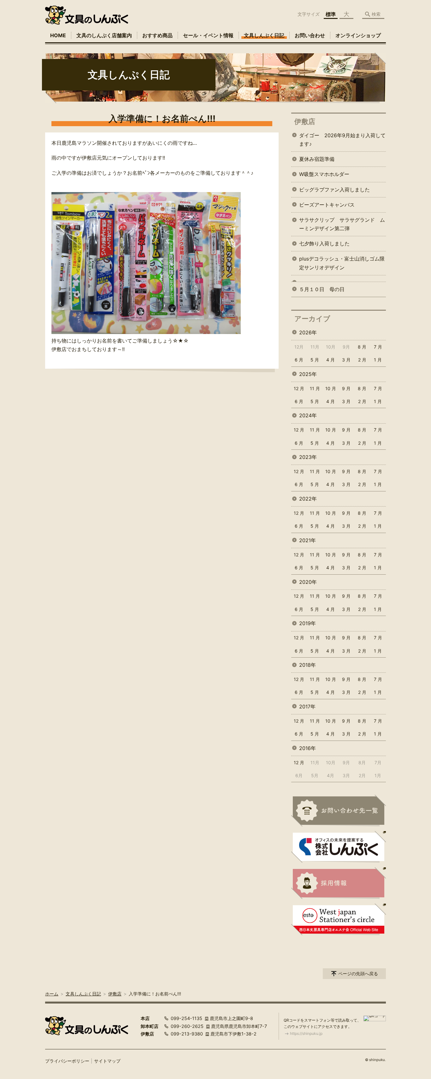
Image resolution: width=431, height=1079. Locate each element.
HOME (58, 35)
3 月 (346, 359)
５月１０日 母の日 (322, 289)
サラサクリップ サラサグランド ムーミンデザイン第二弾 (342, 224)
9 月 (346, 388)
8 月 (362, 346)
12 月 (299, 388)
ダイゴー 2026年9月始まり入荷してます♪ (342, 139)
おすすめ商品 (157, 35)
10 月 (330, 388)
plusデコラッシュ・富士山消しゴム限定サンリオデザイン (342, 262)
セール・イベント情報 (208, 35)
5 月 (314, 359)
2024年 (308, 415)
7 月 (378, 346)
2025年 (308, 374)
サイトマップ (107, 1061)
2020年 (308, 582)
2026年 (308, 332)
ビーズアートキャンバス (327, 205)
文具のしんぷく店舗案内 (104, 35)
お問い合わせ (310, 35)
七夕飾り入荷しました (324, 243)
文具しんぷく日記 (264, 35)
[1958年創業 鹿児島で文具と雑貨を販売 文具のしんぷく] (86, 15)
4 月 (330, 359)
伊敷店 (304, 121)
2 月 (362, 359)
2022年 (308, 499)
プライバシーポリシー (67, 1061)
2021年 (307, 540)
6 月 (299, 359)
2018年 (307, 665)
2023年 (308, 457)
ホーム (51, 993)
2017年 (307, 706)
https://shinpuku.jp (306, 1033)
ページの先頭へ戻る (358, 973)
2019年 (307, 623)
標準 (331, 14)
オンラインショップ (358, 35)
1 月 (378, 359)
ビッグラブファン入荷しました (334, 189)
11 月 (315, 388)
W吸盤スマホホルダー (324, 174)
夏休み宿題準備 (316, 159)
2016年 (307, 748)
